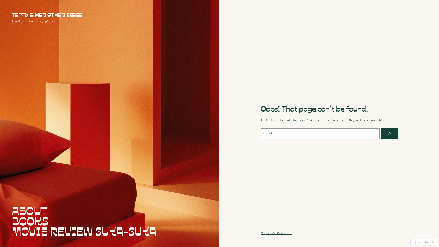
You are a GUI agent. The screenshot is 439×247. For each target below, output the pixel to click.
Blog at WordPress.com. (276, 233)
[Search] (389, 133)
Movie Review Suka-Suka (84, 230)
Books (30, 220)
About (29, 210)
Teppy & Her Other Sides (47, 14)
